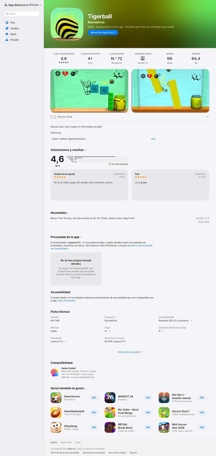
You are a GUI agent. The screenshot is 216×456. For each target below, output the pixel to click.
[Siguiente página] (212, 86)
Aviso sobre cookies (117, 453)
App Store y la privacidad (94, 453)
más (153, 138)
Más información (67, 300)
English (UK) (66, 442)
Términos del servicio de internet (65, 453)
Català (77, 442)
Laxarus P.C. (57, 341)
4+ (106, 331)
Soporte (133, 453)
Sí (159, 331)
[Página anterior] (47, 86)
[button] (21, 22)
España (54, 442)
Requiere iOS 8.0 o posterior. (174, 320)
